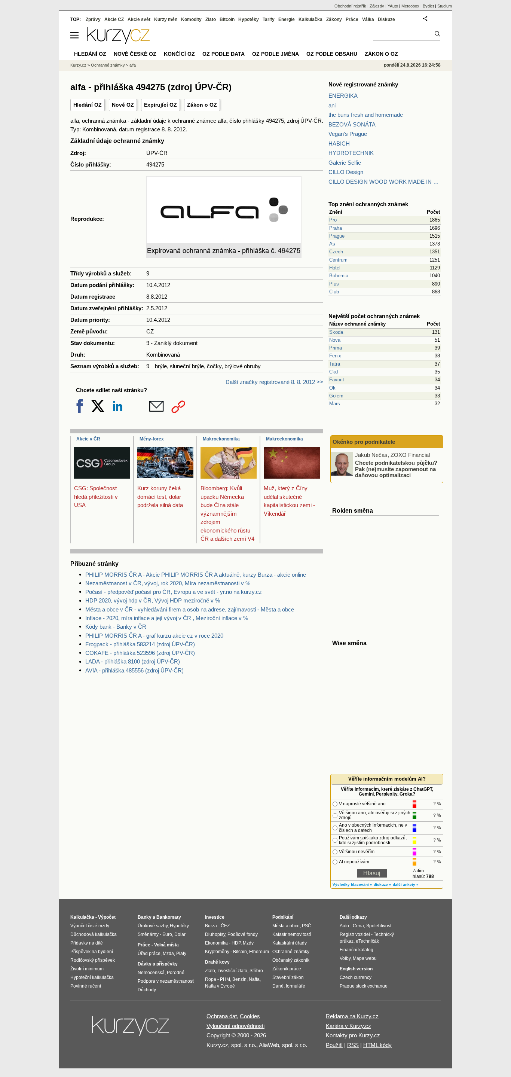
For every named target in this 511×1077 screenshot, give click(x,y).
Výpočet (107, 917)
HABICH (339, 143)
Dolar (180, 934)
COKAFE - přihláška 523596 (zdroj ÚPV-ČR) (140, 653)
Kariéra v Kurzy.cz (348, 1026)
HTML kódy (377, 1045)
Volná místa (166, 945)
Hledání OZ (87, 105)
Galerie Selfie (344, 162)
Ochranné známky (108, 65)
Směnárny (148, 934)
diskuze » (382, 884)
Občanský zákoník (290, 960)
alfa (132, 65)
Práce (352, 19)
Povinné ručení (85, 986)
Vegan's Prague (347, 134)
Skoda (336, 332)
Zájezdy (377, 6)
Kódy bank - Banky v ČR (115, 626)
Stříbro (256, 970)
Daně (278, 986)
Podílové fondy (242, 934)
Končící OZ (179, 54)
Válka (368, 19)
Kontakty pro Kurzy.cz (353, 1035)
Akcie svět (139, 19)
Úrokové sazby (153, 925)
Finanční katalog (356, 949)
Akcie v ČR (88, 439)
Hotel (334, 268)
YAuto (393, 6)
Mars (334, 403)
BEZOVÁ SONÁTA (352, 124)
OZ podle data (223, 54)
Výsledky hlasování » (352, 884)
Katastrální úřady (289, 943)
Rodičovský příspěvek (92, 960)
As (332, 244)
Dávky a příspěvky (158, 964)
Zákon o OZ (202, 105)
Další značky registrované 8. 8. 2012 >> (274, 382)
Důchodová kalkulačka (93, 934)
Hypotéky (248, 19)
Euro (167, 934)
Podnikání (282, 917)
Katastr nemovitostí (291, 934)
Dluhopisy (215, 934)
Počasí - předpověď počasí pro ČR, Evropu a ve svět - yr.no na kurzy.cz (173, 592)
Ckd (333, 372)
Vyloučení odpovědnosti (235, 1026)
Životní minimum (87, 968)
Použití (334, 1045)
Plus (334, 284)
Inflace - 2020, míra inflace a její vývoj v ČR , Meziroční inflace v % (166, 618)
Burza (211, 925)
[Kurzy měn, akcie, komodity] (131, 1029)
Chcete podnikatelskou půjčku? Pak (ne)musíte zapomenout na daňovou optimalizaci (396, 469)
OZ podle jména (275, 54)
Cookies (250, 1016)
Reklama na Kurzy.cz (352, 1016)
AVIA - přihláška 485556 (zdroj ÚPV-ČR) (134, 670)
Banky (145, 917)
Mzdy (248, 943)
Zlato (210, 19)
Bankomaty (168, 917)
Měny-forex (152, 439)
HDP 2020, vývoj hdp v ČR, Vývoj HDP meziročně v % (152, 600)
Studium (444, 6)
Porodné (175, 972)
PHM (225, 979)
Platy (181, 953)
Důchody (147, 989)
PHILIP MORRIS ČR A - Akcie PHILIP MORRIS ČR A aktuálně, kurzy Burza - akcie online (195, 574)
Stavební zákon (288, 977)
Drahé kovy (217, 962)
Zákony (334, 19)
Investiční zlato (232, 970)
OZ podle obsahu (331, 54)
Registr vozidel (355, 934)
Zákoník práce (286, 968)
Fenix (335, 356)
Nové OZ (123, 105)
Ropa (210, 979)
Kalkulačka (310, 19)
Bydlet (428, 6)
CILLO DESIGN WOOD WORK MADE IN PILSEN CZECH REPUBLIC (384, 182)
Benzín (239, 979)
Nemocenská (151, 972)
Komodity (191, 19)
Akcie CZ (114, 19)
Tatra (334, 364)
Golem (336, 396)
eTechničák (367, 941)
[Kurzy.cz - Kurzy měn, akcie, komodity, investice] (118, 42)
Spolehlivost (378, 925)
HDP (236, 943)
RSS (353, 1045)
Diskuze (386, 19)
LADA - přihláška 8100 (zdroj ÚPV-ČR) (132, 661)
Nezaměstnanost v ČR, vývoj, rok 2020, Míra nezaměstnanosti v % (167, 583)
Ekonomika (216, 943)
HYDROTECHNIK (351, 153)
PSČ (306, 925)
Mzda (168, 953)
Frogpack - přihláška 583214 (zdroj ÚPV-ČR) (140, 644)
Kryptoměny (217, 951)
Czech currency (355, 977)
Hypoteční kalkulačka (92, 977)
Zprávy (93, 19)
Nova (334, 340)
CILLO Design (345, 172)
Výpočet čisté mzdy (89, 925)
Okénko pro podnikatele (364, 442)
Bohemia (338, 275)
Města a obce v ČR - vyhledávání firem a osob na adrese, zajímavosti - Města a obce (189, 609)
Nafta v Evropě (220, 986)
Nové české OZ (135, 54)
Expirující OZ (160, 105)
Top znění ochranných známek (368, 204)
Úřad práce (149, 953)
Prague (337, 236)
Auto (344, 925)
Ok (332, 388)
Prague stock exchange (364, 986)
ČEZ (225, 925)
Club (334, 292)
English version (356, 968)
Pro (333, 220)
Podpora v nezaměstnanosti (166, 981)
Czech (336, 251)
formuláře (295, 986)
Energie (286, 19)
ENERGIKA (343, 95)
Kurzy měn (165, 19)
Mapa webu (365, 958)
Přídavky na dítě (86, 943)
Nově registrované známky (363, 84)
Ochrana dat (221, 1016)
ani (332, 105)
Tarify (269, 19)
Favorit (336, 379)
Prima (335, 348)
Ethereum (259, 951)
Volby (345, 958)
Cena (358, 925)
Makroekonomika (221, 439)
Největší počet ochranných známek (374, 316)
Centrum (338, 260)
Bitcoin (227, 19)
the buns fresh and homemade (365, 115)
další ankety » (406, 884)
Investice (214, 917)
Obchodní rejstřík (350, 6)
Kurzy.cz (78, 65)
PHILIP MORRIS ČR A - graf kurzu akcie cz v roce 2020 (154, 635)
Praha (335, 228)
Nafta (254, 979)
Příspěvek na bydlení (91, 951)
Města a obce (286, 925)
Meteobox (410, 6)
